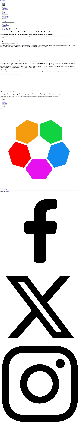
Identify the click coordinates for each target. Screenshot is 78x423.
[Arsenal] (3, 3)
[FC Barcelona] (4, 7)
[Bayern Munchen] (4, 8)
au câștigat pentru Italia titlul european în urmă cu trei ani (19, 45)
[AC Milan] (3, 4)
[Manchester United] (5, 14)
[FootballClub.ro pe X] (40, 345)
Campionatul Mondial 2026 (14, 28)
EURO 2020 (8, 29)
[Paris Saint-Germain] (5, 17)
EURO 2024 (3, 106)
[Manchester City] (4, 13)
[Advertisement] (7, 53)
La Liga (6, 23)
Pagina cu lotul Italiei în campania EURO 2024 (6, 97)
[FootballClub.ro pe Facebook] (40, 268)
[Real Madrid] (4, 18)
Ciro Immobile (4, 102)
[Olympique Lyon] (4, 15)
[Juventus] (3, 11)
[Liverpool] (3, 12)
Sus (1, 108)
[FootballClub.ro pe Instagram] (40, 421)
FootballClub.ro (2, 0)
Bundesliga (7, 25)
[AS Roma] (3, 5)
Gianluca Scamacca (4, 103)
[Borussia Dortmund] (5, 9)
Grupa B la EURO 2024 (19, 96)
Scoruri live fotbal (5, 189)
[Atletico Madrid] (4, 6)
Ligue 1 (6, 26)
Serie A (6, 24)
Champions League (11, 22)
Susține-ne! (4, 21)
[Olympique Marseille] (5, 16)
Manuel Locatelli (4, 104)
